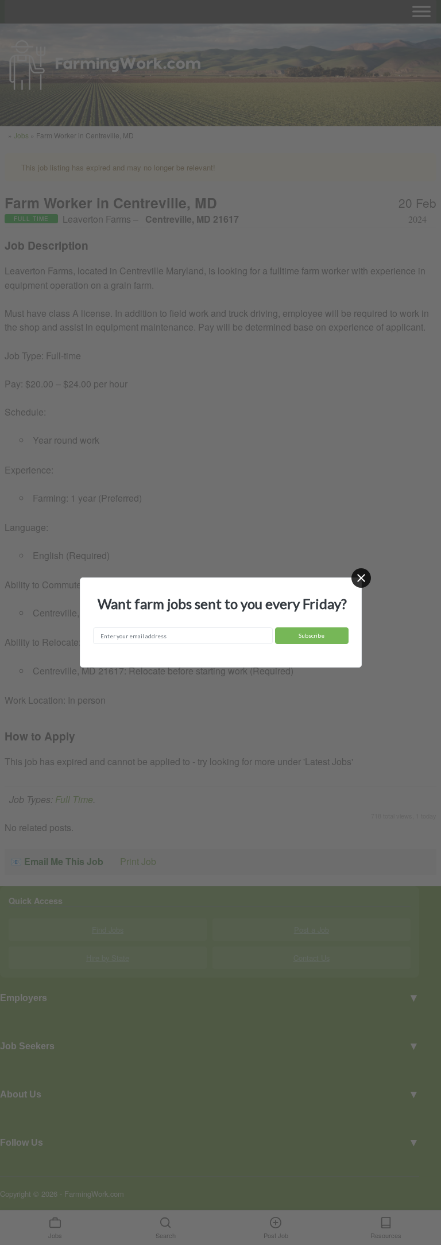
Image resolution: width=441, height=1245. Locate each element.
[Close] (361, 578)
